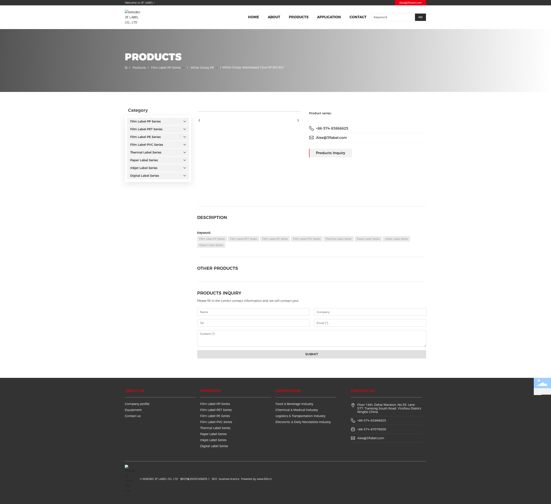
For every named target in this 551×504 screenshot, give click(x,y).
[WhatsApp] (546, 399)
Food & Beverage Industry (294, 404)
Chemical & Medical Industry (297, 410)
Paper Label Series (213, 434)
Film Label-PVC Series (216, 422)
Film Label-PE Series (215, 416)
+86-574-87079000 (371, 429)
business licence (229, 479)
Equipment (133, 410)
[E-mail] (546, 409)
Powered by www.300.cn (256, 479)
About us (134, 391)
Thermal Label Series (215, 428)
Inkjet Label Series (213, 440)
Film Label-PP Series (166, 68)
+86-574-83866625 (332, 128)
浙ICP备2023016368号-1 (195, 479)
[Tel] (546, 419)
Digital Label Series (214, 446)
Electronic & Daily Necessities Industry (303, 422)
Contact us (133, 416)
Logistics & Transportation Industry (300, 416)
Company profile (137, 404)
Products (139, 68)
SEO (214, 479)
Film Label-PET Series (216, 410)
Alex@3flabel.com (410, 2)
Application (288, 391)
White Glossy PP (202, 68)
